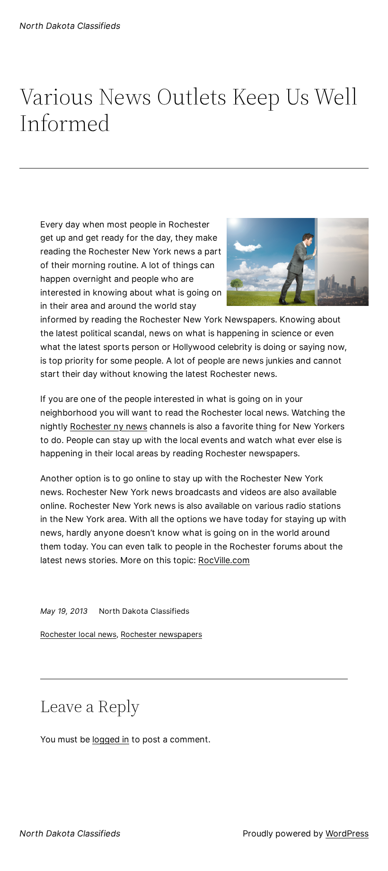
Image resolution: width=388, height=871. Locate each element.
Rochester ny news (108, 426)
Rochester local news (78, 634)
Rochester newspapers (161, 634)
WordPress (347, 833)
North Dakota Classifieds (69, 26)
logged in (110, 739)
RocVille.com (224, 560)
